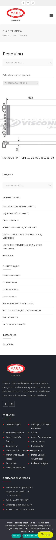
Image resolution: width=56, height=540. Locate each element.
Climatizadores (38, 441)
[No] (52, 529)
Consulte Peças (13, 424)
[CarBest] (16, 15)
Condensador (37, 446)
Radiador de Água (39, 463)
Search (50, 62)
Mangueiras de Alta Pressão (15, 456)
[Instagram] (28, 3)
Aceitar (16, 536)
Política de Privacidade (34, 536)
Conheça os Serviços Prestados (41, 426)
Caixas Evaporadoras (41, 437)
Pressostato (11, 463)
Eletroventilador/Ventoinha (18, 450)
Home (6, 36)
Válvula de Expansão (15, 467)
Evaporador (36, 450)
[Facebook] (23, 3)
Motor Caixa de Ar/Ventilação (38, 456)
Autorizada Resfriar (15, 432)
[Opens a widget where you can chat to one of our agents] (45, 535)
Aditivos (34, 432)
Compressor (12, 446)
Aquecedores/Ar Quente (13, 439)
